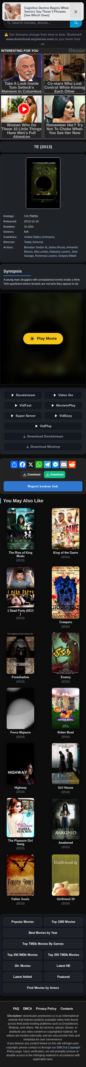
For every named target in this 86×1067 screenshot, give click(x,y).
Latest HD (63, 965)
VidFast (25, 405)
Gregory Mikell (67, 255)
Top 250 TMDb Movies (63, 954)
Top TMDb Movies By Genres (43, 943)
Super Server (26, 415)
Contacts (67, 1008)
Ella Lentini (41, 251)
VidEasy (65, 415)
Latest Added (22, 977)
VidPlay (46, 426)
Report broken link (43, 486)
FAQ (16, 1008)
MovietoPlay (65, 405)
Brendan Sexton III (35, 247)
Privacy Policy (46, 1008)
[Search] (76, 22)
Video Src (65, 395)
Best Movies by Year (43, 932)
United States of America (39, 237)
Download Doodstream (45, 436)
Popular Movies (22, 921)
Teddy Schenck (33, 242)
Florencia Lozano (46, 255)
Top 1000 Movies (63, 921)
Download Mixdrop (45, 446)
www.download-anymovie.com (30, 39)
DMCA (27, 1008)
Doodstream (25, 395)
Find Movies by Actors (43, 988)
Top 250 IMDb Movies (22, 954)
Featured (63, 977)
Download (34, 474)
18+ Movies (22, 965)
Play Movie (47, 338)
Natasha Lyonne (60, 251)
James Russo (56, 247)
